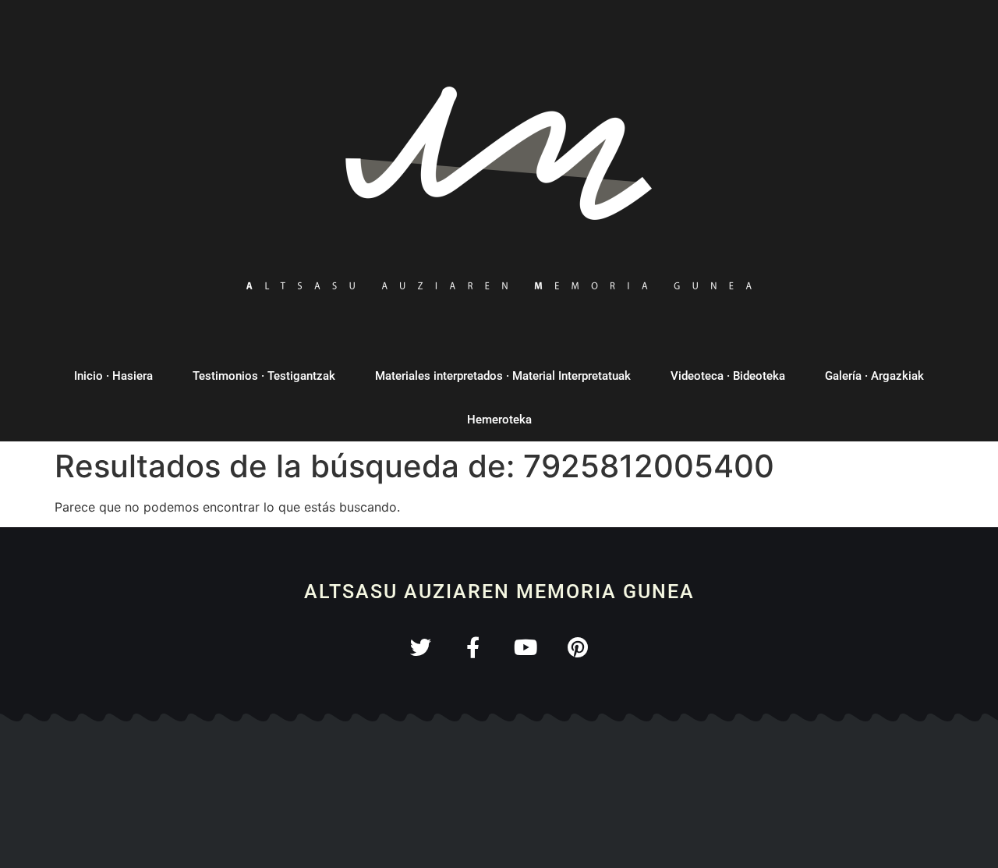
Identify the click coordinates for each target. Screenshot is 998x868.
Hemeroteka (499, 420)
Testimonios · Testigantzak (264, 376)
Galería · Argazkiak (874, 376)
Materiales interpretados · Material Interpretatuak (503, 376)
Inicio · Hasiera (113, 376)
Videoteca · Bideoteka (728, 376)
